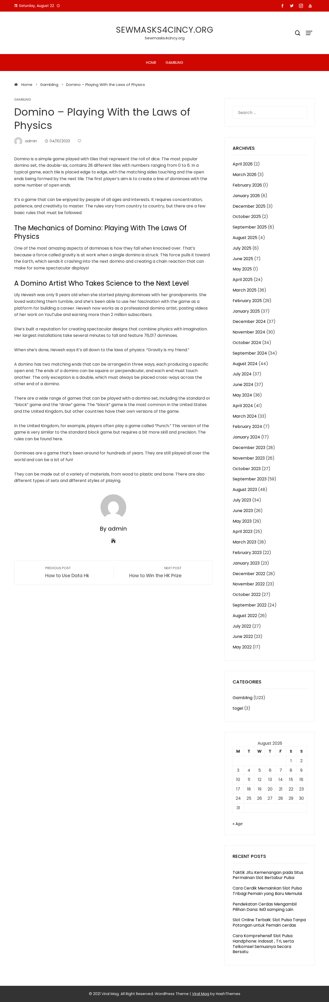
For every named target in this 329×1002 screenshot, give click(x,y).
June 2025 (243, 259)
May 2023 (242, 521)
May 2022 (242, 647)
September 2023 (250, 479)
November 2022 (249, 584)
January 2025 (246, 311)
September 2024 (250, 353)
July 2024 (242, 374)
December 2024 (249, 321)
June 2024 (243, 385)
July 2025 (242, 248)
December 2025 (249, 206)
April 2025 (243, 280)
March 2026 (245, 175)
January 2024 (246, 437)
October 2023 (247, 469)
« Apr (238, 824)
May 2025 (242, 269)
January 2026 (246, 196)
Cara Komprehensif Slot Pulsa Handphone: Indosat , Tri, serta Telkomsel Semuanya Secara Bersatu (263, 944)
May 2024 (242, 395)
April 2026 (243, 164)
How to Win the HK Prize (155, 572)
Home (151, 62)
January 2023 (246, 563)
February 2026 (247, 185)
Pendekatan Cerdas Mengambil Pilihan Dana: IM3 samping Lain (265, 906)
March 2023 (244, 542)
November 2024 (249, 332)
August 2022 (245, 616)
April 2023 (242, 531)
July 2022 (242, 626)
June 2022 (243, 636)
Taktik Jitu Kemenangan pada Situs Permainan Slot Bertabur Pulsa (268, 875)
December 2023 (249, 448)
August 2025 (245, 238)
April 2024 (243, 406)
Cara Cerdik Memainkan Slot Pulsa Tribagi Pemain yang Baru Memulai (267, 890)
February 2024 (247, 426)
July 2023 (242, 500)
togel (238, 708)
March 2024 (245, 416)
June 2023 (243, 511)
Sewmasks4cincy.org (164, 30)
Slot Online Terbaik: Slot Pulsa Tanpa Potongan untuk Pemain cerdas (269, 922)
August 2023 (245, 490)
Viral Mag (200, 993)
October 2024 (247, 343)
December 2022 (249, 574)
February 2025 (247, 301)
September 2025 (250, 227)
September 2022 (250, 605)
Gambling (174, 62)
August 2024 (245, 364)
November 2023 (249, 458)
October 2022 (247, 594)
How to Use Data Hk (67, 572)
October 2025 (247, 216)
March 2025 (245, 290)
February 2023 (247, 553)
